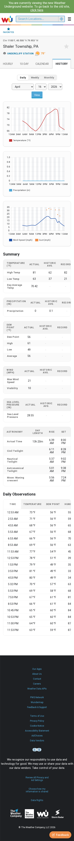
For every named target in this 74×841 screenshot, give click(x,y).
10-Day (24, 64)
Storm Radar (57, 814)
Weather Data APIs (37, 688)
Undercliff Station (20, 53)
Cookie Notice (37, 726)
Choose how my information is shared (37, 790)
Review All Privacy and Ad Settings (37, 779)
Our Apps (37, 669)
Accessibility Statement (37, 730)
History (62, 64)
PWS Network (37, 697)
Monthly (49, 77)
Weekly (35, 77)
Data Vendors (37, 740)
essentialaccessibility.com (37, 749)
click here (36, 10)
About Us (37, 674)
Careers (37, 683)
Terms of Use (37, 716)
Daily (23, 77)
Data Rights (37, 800)
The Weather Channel (29, 813)
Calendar (42, 64)
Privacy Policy (37, 721)
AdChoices (37, 735)
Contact (37, 679)
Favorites (8, 32)
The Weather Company (16, 813)
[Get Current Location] (61, 19)
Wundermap (37, 702)
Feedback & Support (37, 707)
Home (7, 19)
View (37, 94)
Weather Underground (42, 813)
